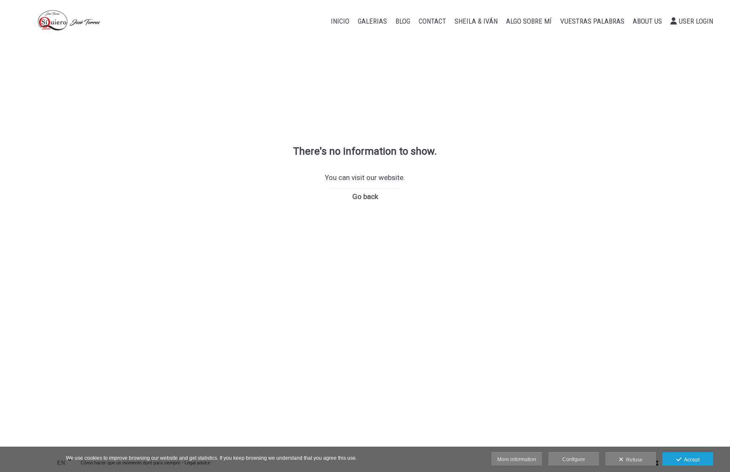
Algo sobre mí (529, 21)
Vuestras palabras (592, 21)
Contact (432, 21)
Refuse (633, 460)
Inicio (340, 21)
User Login (696, 21)
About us (647, 21)
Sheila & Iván (476, 21)
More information (516, 459)
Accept (690, 460)
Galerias (372, 21)
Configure (573, 459)
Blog (402, 21)
